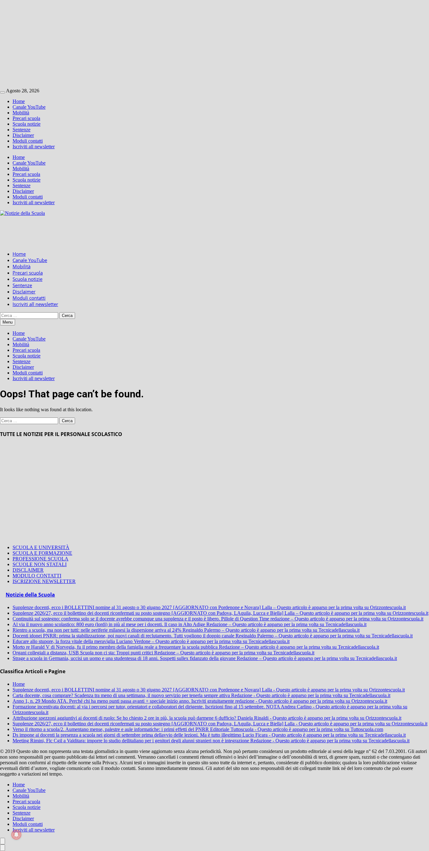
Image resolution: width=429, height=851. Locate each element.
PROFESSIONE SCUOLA (40, 558)
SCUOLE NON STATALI (40, 564)
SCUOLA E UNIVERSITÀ (41, 547)
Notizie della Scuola (30, 594)
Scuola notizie (27, 124)
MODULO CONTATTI (37, 575)
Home (19, 101)
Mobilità (21, 112)
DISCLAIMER (28, 570)
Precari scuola (26, 118)
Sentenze (21, 129)
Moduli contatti (28, 141)
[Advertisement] (188, 44)
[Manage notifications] (16, 835)
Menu (8, 322)
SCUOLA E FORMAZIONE (42, 553)
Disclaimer (23, 135)
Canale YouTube (29, 107)
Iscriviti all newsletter (34, 146)
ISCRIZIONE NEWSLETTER (44, 581)
